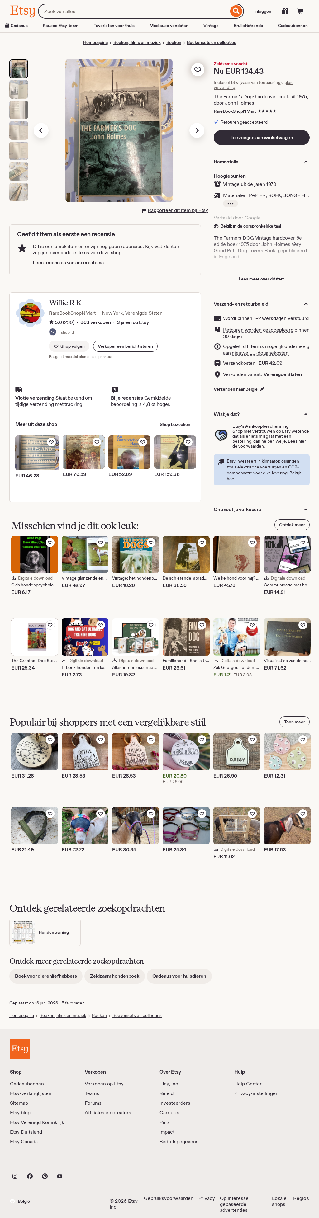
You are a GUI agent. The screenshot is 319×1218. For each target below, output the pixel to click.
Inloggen (262, 11)
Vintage (211, 25)
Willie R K (65, 302)
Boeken (173, 42)
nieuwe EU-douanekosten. (260, 353)
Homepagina (95, 42)
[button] (125, 346)
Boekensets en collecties (211, 42)
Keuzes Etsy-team (61, 25)
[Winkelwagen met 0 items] (300, 11)
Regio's (301, 1198)
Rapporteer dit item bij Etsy (178, 210)
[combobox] (133, 11)
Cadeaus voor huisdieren (182, 978)
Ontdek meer (292, 524)
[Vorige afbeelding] (41, 130)
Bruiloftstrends (248, 25)
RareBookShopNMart (235, 111)
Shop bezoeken (175, 424)
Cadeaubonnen (293, 25)
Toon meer (294, 721)
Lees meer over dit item (262, 278)
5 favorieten (73, 1002)
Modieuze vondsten (169, 25)
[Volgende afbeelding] (196, 130)
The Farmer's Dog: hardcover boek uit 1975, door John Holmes (261, 100)
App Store (31, 1162)
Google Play (78, 1162)
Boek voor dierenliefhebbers (49, 978)
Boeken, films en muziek (137, 42)
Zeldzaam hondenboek (117, 978)
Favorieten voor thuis (114, 25)
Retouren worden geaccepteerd (258, 330)
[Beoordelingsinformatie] (51, 322)
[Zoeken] (236, 11)
